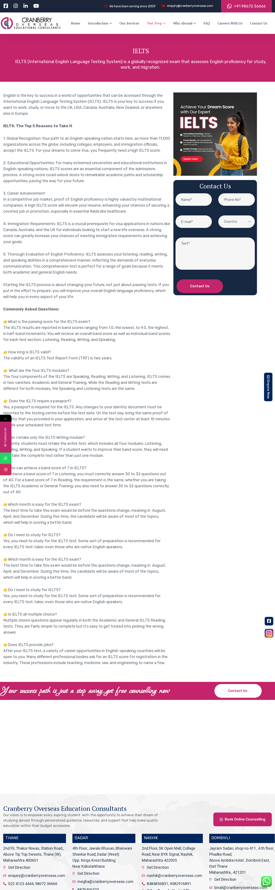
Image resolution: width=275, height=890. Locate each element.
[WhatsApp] (5, 458)
